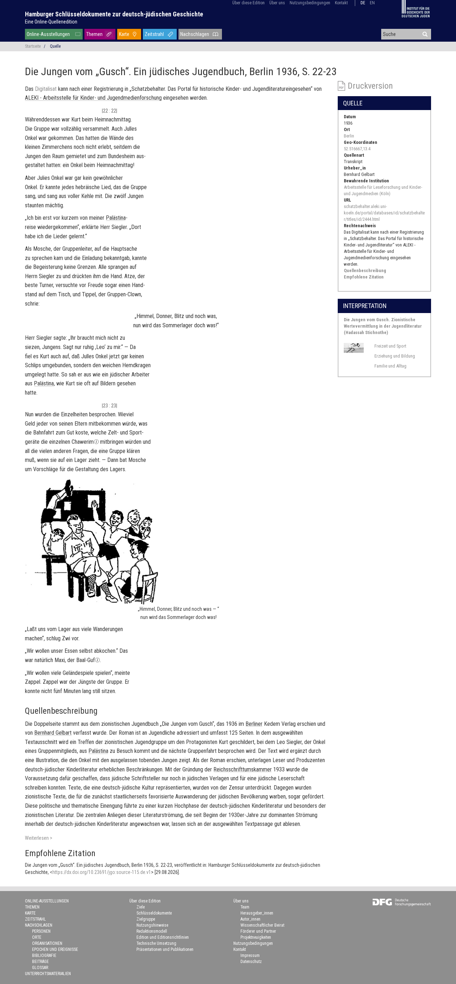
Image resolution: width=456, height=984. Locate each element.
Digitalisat (46, 88)
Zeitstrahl (154, 34)
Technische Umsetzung (156, 943)
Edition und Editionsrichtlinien (162, 937)
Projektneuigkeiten (255, 937)
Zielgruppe (145, 919)
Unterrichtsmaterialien (48, 973)
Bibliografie (44, 955)
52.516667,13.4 (357, 148)
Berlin (349, 136)
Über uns (277, 2)
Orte (36, 937)
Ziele (140, 907)
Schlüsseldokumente (154, 913)
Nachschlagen (194, 34)
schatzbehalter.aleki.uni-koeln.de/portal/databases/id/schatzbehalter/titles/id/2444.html (384, 213)
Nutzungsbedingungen (310, 2)
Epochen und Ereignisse (55, 949)
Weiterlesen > (38, 838)
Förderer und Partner (258, 931)
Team (244, 907)
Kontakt (341, 2)
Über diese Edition (248, 2)
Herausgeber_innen (256, 913)
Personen (41, 931)
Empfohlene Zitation (364, 277)
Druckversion (370, 86)
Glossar (40, 967)
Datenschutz (251, 961)
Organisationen (47, 943)
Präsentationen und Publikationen (164, 949)
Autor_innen (250, 919)
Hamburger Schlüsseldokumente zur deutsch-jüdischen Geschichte (114, 14)
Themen (94, 34)
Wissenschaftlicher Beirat (262, 925)
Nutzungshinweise (152, 925)
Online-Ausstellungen (48, 34)
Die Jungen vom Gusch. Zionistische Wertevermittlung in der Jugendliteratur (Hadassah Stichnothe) (383, 326)
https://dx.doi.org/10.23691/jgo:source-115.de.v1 (101, 872)
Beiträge (40, 961)
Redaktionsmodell (151, 931)
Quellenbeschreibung (365, 270)
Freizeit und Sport (390, 346)
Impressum (250, 955)
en (372, 2)
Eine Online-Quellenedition (51, 22)
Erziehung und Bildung (394, 356)
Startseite (33, 46)
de (363, 2)
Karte (124, 34)
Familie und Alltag (390, 366)
